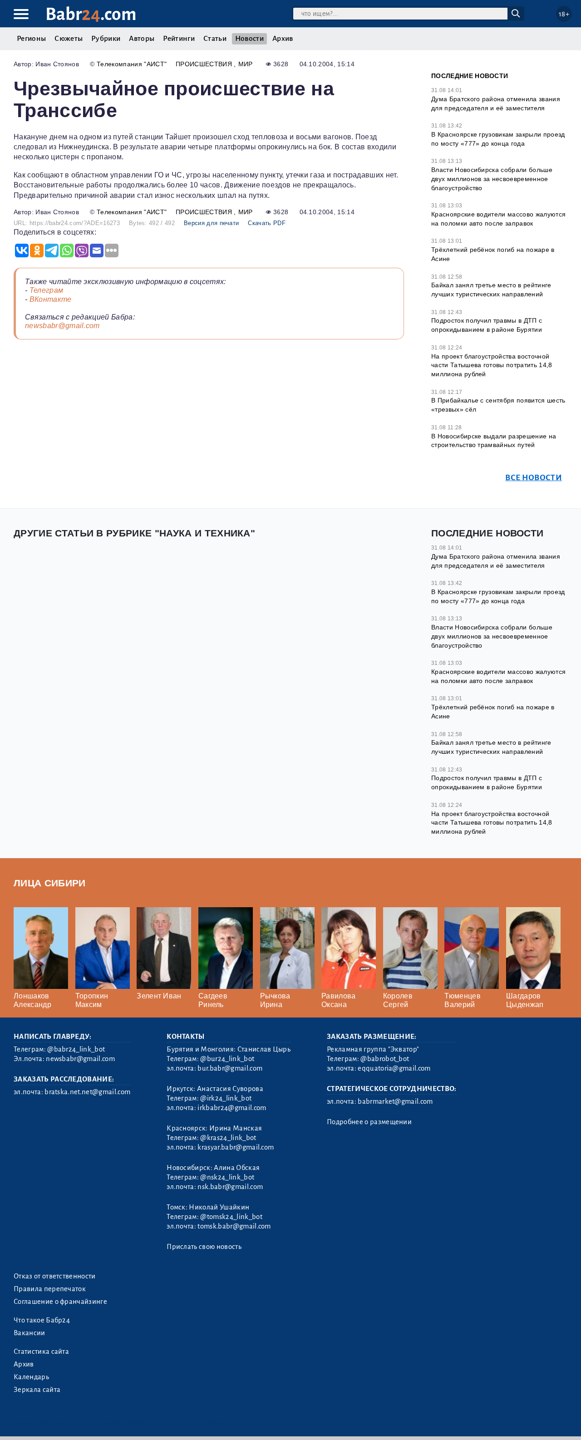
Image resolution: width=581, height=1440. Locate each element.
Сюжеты (68, 38)
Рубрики (105, 38)
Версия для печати (211, 223)
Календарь (31, 1377)
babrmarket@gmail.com (395, 1101)
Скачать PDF (267, 223)
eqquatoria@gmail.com (394, 1068)
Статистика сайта (41, 1351)
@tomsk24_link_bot (231, 1216)
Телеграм (47, 290)
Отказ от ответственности (55, 1276)
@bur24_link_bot (227, 1058)
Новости (249, 38)
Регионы (31, 38)
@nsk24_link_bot (227, 1177)
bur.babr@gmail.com (229, 1068)
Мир (245, 64)
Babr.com (91, 14)
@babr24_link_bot (76, 1049)
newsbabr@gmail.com (62, 325)
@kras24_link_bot (228, 1137)
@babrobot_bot (384, 1058)
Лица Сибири (50, 883)
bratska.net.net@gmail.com (87, 1092)
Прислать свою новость (204, 1246)
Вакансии (29, 1333)
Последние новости (469, 75)
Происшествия (205, 64)
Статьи (214, 38)
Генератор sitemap (220, 1421)
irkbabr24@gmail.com (231, 1107)
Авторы (141, 38)
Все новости (533, 477)
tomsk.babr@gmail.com (234, 1226)
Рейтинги (179, 38)
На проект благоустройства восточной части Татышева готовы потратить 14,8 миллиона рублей (491, 365)
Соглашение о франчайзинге (60, 1301)
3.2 (69, 1421)
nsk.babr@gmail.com (230, 1186)
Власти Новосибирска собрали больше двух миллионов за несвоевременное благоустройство (491, 178)
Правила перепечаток (50, 1289)
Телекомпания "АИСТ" (132, 64)
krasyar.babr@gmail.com (235, 1147)
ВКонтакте (51, 299)
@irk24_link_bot (225, 1098)
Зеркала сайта (37, 1389)
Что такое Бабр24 (42, 1320)
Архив (282, 38)
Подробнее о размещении (369, 1121)
